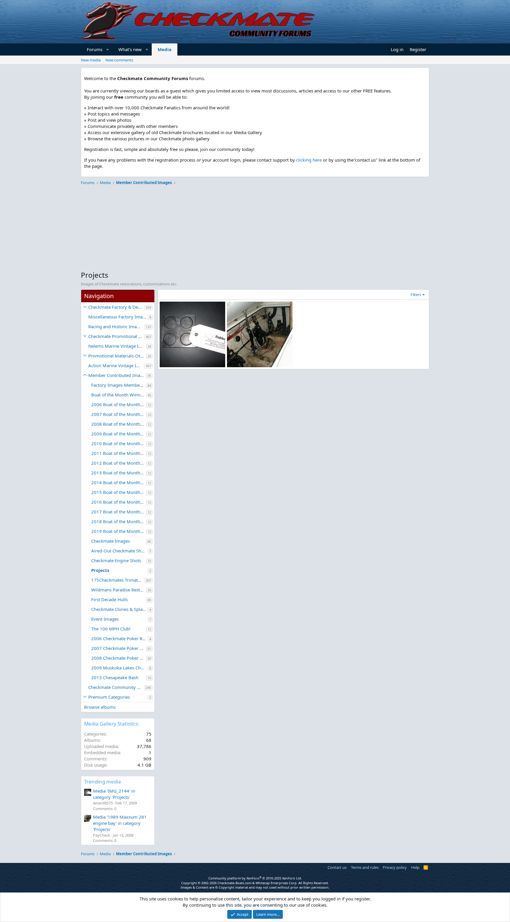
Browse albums (100, 707)
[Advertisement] (255, 228)
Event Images (105, 619)
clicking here (309, 160)
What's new (130, 49)
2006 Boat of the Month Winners (118, 404)
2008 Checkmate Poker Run (118, 658)
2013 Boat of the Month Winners (118, 473)
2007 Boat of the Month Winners (118, 414)
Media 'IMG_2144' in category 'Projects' (114, 794)
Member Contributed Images (117, 375)
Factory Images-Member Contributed (118, 385)
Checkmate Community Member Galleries (116, 687)
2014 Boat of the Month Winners (118, 482)
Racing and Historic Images (116, 326)
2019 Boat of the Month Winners (118, 531)
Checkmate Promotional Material (116, 336)
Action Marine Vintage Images (116, 365)
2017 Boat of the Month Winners (118, 512)
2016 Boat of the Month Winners (118, 502)
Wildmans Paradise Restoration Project (118, 590)
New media (91, 60)
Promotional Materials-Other (117, 356)
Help (415, 867)
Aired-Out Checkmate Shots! (119, 551)
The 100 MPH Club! (110, 629)
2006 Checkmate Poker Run (119, 638)
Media (164, 49)
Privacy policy (395, 867)
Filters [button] (416, 294)
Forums (94, 49)
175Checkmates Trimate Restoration (117, 580)
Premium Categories (109, 697)
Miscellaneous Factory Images (118, 317)
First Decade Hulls (109, 599)
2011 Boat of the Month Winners (118, 453)
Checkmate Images (110, 541)
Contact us (337, 867)
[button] (107, 49)
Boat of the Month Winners (118, 395)
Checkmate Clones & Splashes (119, 609)
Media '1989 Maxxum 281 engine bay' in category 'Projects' (120, 823)
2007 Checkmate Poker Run (118, 648)
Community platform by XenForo (255, 878)
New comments (119, 60)
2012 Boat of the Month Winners (118, 463)
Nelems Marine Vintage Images (117, 346)
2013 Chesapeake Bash (114, 677)
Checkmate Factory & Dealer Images (116, 307)
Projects (100, 570)
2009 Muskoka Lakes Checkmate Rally (119, 668)
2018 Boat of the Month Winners (118, 521)
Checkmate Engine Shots (116, 560)
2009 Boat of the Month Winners (118, 434)
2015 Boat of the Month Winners (118, 492)
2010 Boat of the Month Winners (118, 443)
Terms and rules (365, 867)
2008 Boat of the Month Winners (118, 424)
